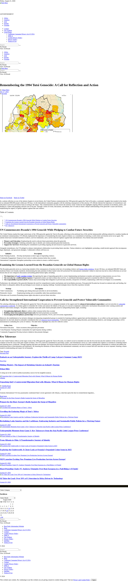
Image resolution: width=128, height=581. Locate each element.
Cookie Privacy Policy (15, 38)
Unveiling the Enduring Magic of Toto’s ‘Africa (19, 411)
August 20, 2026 (5, 387)
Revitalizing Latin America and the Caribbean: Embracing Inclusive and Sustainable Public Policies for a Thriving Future (50, 421)
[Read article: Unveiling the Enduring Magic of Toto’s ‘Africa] (64, 408)
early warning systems (24, 276)
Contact (6, 29)
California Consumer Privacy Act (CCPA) (21, 34)
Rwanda (4, 93)
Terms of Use (12, 41)
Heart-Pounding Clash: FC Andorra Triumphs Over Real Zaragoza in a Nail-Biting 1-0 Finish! (39, 469)
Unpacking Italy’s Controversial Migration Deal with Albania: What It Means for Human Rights (39, 382)
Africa (6, 18)
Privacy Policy (12, 39)
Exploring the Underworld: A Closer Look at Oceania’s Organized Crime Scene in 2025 (36, 450)
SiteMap (6, 541)
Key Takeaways (9, 225)
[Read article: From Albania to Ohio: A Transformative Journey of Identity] (64, 436)
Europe (6, 23)
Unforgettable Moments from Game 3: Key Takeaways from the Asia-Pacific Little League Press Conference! (44, 431)
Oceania (6, 25)
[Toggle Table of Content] (1, 217)
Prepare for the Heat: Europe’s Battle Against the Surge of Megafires (28, 402)
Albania (2, 378)
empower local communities (50, 320)
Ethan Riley (6, 90)
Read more (3, 396)
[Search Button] (19, 45)
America (6, 20)
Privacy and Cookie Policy (81, 580)
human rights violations (86, 269)
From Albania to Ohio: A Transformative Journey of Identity (25, 440)
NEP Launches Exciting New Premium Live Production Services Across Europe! (33, 459)
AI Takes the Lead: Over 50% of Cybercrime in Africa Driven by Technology (31, 478)
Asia (5, 22)
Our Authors (8, 30)
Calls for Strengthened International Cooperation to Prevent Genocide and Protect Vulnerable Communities (35, 224)
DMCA (10, 36)
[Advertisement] (36, 8)
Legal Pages (8, 32)
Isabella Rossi (6, 386)
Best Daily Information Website (14, 526)
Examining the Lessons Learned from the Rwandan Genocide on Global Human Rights (30, 222)
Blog (5, 528)
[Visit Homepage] (4, 3)
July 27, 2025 (4, 92)
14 (9, 508)
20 (7, 511)
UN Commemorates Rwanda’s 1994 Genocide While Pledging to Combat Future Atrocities (31, 220)
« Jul (1, 517)
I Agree (94, 580)
